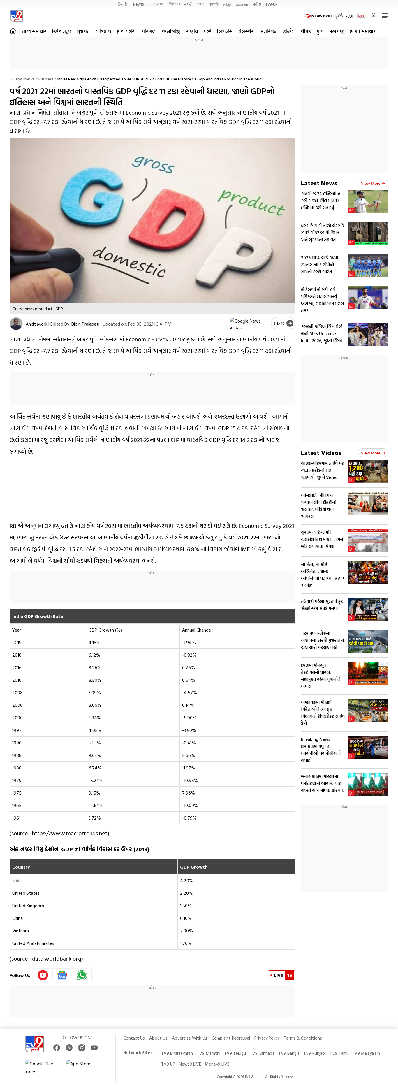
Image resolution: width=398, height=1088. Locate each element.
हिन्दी (123, 4)
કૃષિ (320, 31)
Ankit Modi (36, 323)
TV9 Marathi (208, 1053)
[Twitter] (69, 1047)
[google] (249, 323)
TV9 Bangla (289, 1053)
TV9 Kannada (262, 1053)
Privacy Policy (266, 1038)
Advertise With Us (189, 1038)
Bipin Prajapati (85, 323)
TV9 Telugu (235, 1053)
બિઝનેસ (225, 31)
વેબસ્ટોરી (246, 31)
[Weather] (341, 16)
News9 (138, 4)
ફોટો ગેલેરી (126, 31)
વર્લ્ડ (207, 31)
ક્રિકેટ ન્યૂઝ (61, 31)
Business (45, 79)
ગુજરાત (83, 31)
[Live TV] (359, 16)
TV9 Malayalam (366, 1053)
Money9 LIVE (217, 1064)
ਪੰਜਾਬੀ (213, 4)
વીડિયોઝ (103, 31)
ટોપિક (305, 31)
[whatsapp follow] (81, 975)
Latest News (319, 183)
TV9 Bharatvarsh (177, 1053)
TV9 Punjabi (314, 1053)
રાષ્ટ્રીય (192, 31)
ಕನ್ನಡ (156, 4)
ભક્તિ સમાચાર (363, 31)
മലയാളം (242, 4)
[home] (13, 30)
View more (371, 183)
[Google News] (62, 975)
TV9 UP (168, 1064)
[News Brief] (318, 16)
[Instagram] (81, 1047)
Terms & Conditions (303, 1038)
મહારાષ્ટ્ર (336, 31)
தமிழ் (227, 4)
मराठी (188, 4)
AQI (349, 16)
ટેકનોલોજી (170, 31)
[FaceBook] (56, 1047)
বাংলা (201, 4)
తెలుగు (174, 4)
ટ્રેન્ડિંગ (289, 31)
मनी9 (257, 4)
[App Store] (83, 1067)
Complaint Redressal (231, 1038)
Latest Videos (321, 452)
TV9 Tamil (339, 1053)
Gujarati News (22, 79)
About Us (158, 1038)
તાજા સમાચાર (34, 31)
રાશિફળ (148, 31)
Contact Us (134, 1038)
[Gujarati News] (16, 16)
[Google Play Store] (42, 1067)
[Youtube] (43, 975)
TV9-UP (271, 4)
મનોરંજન (268, 31)
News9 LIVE (190, 1064)
